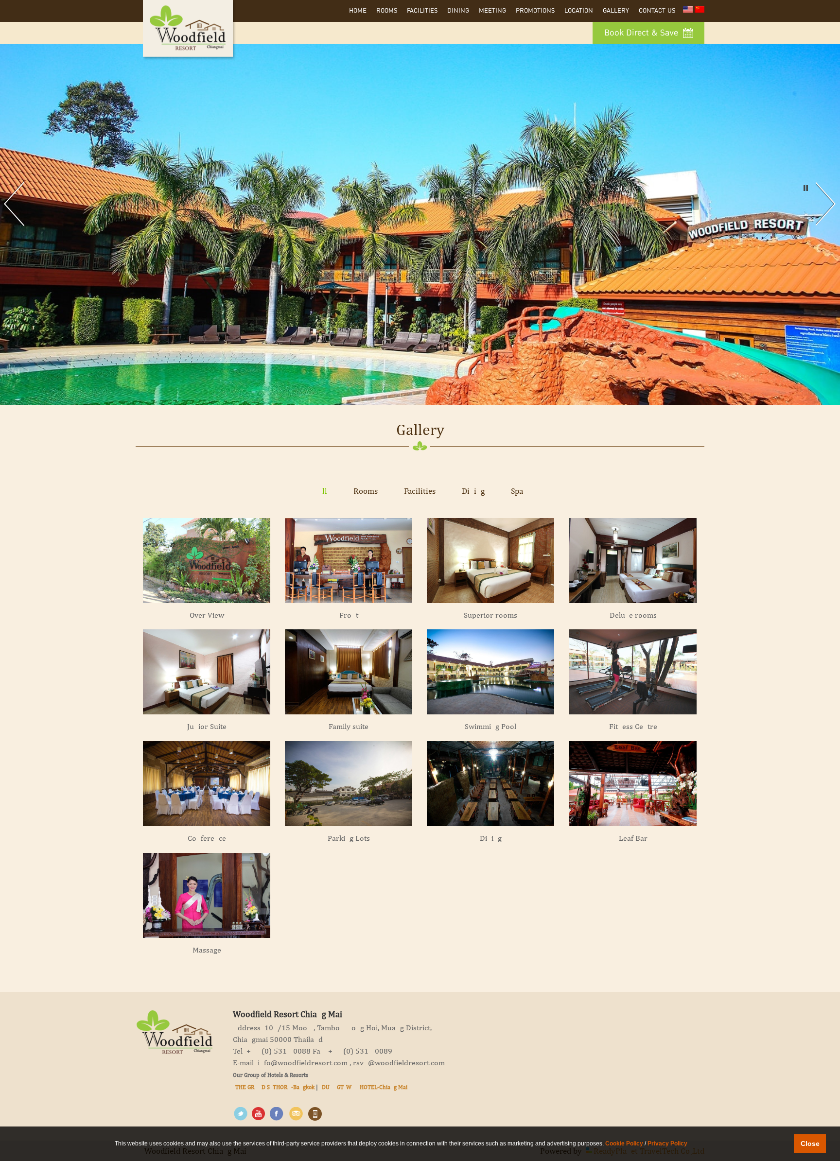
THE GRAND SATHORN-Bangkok (275, 1087)
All (322, 491)
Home (358, 11)
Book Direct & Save (642, 33)
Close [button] (810, 1143)
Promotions (535, 11)
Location (578, 11)
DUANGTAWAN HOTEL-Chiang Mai (364, 1087)
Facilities (422, 11)
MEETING (492, 11)
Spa (517, 491)
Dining (458, 11)
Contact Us (657, 11)
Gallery (616, 11)
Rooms (386, 11)
